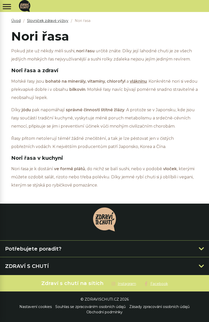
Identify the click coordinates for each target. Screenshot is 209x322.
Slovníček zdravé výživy (47, 20)
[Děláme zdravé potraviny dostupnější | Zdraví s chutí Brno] (26, 6)
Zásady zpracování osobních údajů (159, 306)
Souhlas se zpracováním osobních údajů (90, 306)
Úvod (16, 20)
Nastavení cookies (35, 306)
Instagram (127, 283)
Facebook (159, 283)
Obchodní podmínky (104, 312)
